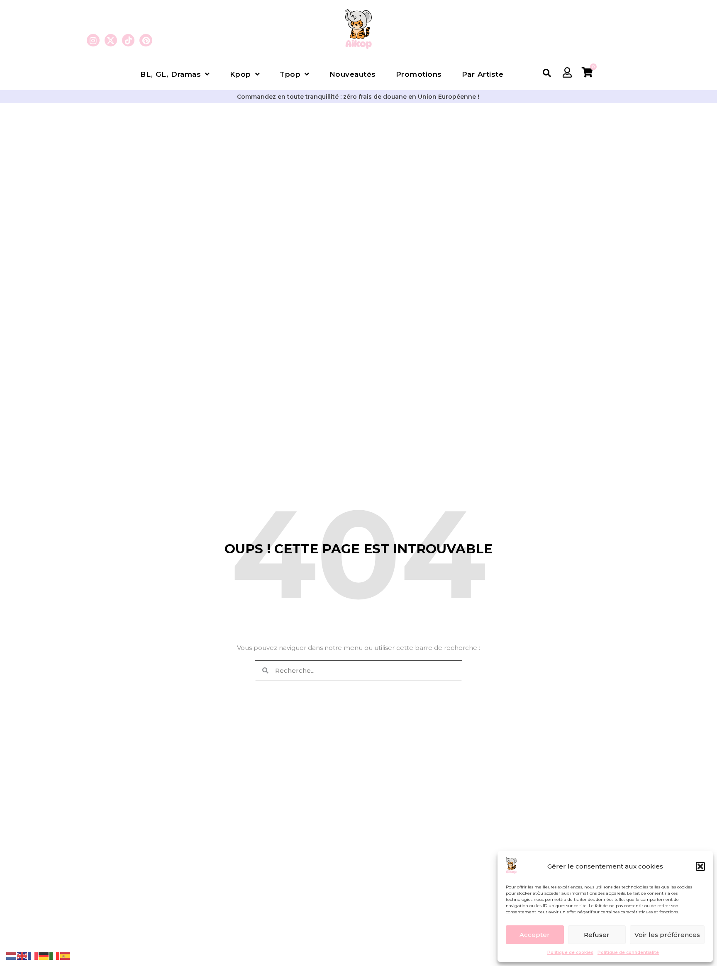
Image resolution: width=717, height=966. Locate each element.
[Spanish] (65, 955)
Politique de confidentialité (628, 952)
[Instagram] (93, 40)
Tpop (290, 74)
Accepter (534, 935)
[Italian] (54, 955)
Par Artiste (483, 74)
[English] (22, 955)
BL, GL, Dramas (170, 74)
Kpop (240, 74)
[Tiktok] (128, 40)
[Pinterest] (145, 40)
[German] (44, 955)
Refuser (597, 935)
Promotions (419, 74)
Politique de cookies (570, 952)
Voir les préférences (667, 935)
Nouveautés (352, 74)
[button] (700, 866)
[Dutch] (11, 955)
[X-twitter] (111, 40)
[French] (33, 955)
